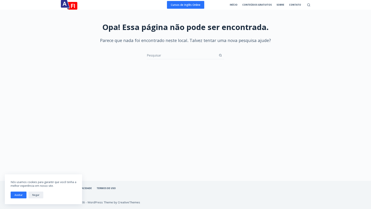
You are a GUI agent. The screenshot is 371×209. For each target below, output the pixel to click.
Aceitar (18, 195)
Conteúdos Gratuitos (257, 4)
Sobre (280, 4)
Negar (35, 195)
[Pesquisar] (308, 4)
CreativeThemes (129, 202)
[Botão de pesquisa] (220, 55)
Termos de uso (106, 188)
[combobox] (182, 55)
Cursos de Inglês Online (185, 5)
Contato (295, 4)
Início (233, 4)
